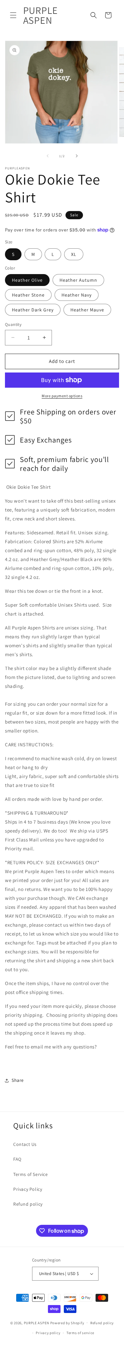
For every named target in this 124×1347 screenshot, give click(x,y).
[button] (13, 15)
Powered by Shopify (67, 1322)
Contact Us (25, 1144)
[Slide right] (76, 156)
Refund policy (28, 1204)
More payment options (62, 395)
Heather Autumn (78, 280)
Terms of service (80, 1332)
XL (73, 254)
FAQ (17, 1159)
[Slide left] (47, 156)
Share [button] (18, 1080)
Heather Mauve (87, 310)
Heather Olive (27, 280)
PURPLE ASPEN (36, 1322)
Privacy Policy (27, 1189)
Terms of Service (30, 1174)
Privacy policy (48, 1332)
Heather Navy (77, 295)
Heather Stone (28, 295)
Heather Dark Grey (33, 310)
